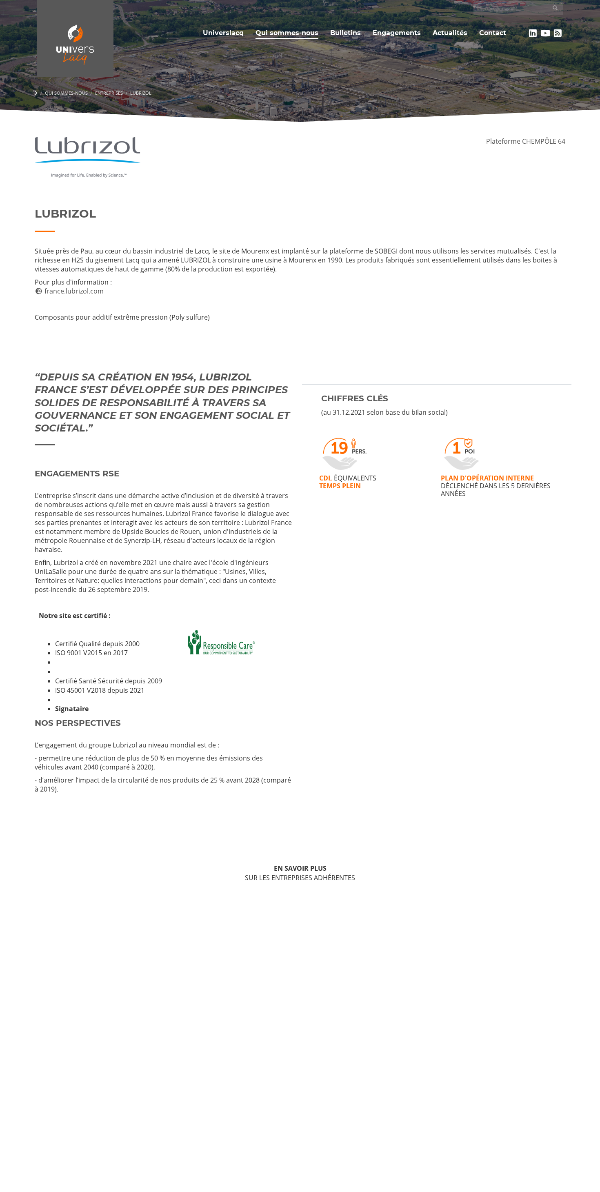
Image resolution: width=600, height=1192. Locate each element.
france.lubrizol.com (73, 291)
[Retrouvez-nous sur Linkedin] (532, 33)
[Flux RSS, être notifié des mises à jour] (557, 33)
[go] (555, 8)
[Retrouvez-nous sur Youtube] (545, 33)
